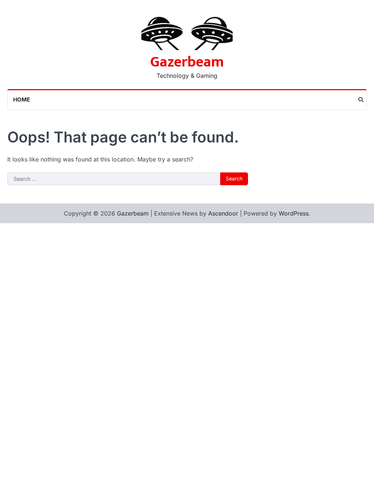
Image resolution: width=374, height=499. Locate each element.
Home (21, 99)
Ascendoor (223, 213)
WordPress (294, 213)
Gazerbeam (187, 62)
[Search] (360, 99)
